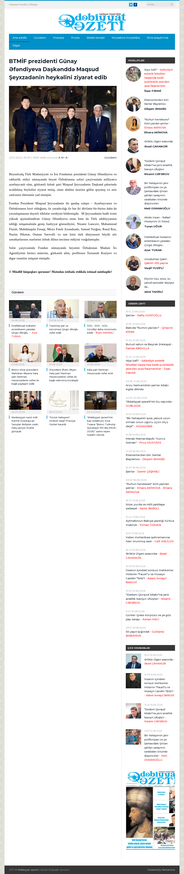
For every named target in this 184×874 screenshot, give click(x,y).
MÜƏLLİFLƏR (136, 60)
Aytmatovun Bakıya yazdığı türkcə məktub (150, 523)
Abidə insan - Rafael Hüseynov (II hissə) (157, 219)
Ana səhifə (20, 37)
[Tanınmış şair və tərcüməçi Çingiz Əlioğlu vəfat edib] (63, 310)
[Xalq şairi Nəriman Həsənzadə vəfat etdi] (100, 354)
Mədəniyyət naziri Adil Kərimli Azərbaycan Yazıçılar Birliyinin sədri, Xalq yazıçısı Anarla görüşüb (25, 424)
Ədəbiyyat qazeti (28, 869)
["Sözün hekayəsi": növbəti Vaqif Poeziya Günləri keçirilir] (63, 401)
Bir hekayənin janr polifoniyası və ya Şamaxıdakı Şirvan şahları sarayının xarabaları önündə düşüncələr (156, 193)
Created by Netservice (161, 869)
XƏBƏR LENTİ (136, 303)
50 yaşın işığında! (145, 633)
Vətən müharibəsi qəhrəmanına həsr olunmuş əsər (150, 539)
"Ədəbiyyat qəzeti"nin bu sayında (149, 403)
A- (66, 157)
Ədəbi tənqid (96, 37)
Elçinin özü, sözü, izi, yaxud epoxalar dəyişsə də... (159, 282)
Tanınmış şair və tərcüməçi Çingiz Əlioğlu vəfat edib (63, 329)
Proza (75, 37)
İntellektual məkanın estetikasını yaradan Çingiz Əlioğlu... (157, 241)
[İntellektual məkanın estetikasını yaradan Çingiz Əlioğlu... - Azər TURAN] (25, 310)
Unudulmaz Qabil (156, 261)
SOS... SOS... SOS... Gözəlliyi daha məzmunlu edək (101, 329)
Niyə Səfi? (158, 78)
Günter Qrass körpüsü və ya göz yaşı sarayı (148, 617)
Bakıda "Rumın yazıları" (149, 330)
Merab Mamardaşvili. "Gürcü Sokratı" (145, 440)
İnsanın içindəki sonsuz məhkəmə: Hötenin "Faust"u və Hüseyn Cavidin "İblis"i (149, 576)
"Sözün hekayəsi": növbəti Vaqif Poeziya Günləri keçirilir (62, 421)
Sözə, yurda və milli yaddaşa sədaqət (145, 506)
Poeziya (58, 37)
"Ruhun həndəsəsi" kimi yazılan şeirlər (157, 123)
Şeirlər (144, 315)
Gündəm (40, 37)
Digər (16, 45)
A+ (63, 157)
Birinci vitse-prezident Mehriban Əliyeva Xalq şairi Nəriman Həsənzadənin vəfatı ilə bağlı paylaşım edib (25, 376)
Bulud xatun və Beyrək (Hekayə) (149, 346)
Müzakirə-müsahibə (126, 37)
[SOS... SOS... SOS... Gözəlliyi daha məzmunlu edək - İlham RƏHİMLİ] (100, 310)
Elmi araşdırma (157, 37)
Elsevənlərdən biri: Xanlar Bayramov (156, 102)
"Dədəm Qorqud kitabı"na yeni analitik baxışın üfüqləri (158, 165)
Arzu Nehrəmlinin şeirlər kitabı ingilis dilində (147, 387)
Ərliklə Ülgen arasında (158, 141)
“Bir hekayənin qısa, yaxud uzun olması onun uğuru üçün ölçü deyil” (148, 422)
